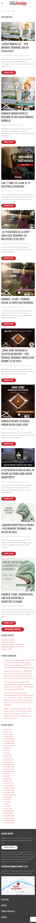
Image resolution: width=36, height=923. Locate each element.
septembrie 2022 (9, 795)
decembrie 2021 (9, 816)
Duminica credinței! (7, 640)
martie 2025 (8, 732)
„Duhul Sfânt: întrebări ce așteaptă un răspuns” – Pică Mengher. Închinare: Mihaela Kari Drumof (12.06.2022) (17, 356)
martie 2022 (8, 809)
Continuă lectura (8, 73)
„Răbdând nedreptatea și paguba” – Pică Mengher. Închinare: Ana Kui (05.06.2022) (17, 528)
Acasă (3, 11)
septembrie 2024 (9, 746)
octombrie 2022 (9, 792)
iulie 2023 (7, 774)
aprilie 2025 (7, 729)
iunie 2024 (7, 750)
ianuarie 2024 (8, 762)
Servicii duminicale (24, 55)
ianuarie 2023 (8, 785)
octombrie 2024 (9, 743)
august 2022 (8, 797)
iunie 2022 (7, 802)
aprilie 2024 (7, 755)
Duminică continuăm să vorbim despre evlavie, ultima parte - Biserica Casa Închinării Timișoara (19, 684)
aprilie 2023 (7, 778)
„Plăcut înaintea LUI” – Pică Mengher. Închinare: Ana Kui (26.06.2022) (15, 47)
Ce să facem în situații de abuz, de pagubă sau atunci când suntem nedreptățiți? (17, 473)
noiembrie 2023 (9, 767)
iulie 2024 (7, 748)
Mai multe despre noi (9, 847)
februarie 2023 (8, 783)
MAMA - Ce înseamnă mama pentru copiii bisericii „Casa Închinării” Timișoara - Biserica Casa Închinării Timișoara (18, 711)
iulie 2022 (7, 799)
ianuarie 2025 (8, 736)
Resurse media (23, 481)
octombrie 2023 (9, 769)
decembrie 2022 (9, 788)
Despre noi (5, 899)
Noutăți (21, 125)
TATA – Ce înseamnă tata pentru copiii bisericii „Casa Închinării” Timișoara (18, 716)
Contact (4, 917)
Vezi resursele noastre (13, 629)
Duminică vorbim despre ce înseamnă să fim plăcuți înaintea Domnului (17, 117)
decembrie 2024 (9, 739)
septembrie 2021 (9, 823)
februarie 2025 (8, 734)
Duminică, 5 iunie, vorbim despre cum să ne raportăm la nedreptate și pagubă (17, 598)
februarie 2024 (8, 760)
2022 (8, 11)
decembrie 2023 (9, 764)
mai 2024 (7, 753)
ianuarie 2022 (8, 813)
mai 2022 (7, 804)
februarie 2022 (8, 811)
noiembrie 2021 (9, 818)
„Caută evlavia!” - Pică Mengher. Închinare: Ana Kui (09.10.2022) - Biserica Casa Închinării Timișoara (19, 662)
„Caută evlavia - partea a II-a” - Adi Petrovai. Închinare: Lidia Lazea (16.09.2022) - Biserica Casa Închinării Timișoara (18, 673)
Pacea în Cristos (6, 649)
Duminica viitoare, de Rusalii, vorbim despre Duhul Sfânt (15, 423)
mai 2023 (7, 776)
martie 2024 (8, 757)
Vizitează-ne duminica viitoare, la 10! (14, 866)
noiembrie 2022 (9, 790)
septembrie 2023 (9, 771)
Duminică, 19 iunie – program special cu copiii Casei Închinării (17, 301)
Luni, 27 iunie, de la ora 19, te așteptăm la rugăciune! (15, 185)
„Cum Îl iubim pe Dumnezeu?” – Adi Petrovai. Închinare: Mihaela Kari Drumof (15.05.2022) (19, 702)
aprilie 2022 (7, 806)
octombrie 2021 (9, 820)
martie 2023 (8, 781)
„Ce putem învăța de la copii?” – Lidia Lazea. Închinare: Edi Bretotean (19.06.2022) (16, 235)
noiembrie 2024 (9, 741)
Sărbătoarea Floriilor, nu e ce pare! (12, 644)
